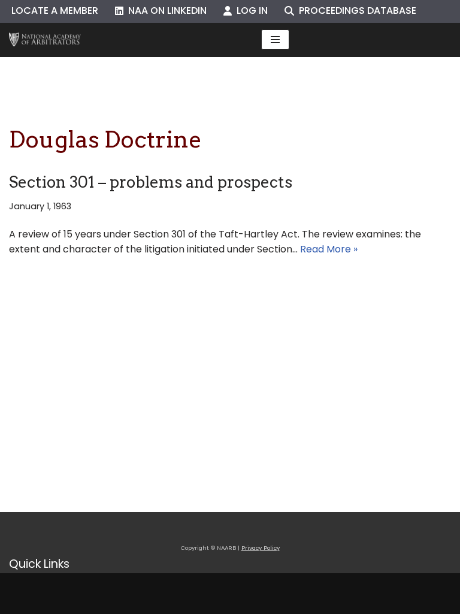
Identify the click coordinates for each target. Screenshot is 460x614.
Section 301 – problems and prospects (150, 182)
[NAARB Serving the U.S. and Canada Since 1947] (45, 40)
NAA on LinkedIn (165, 10)
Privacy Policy (260, 548)
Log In (250, 10)
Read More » (329, 249)
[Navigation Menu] (275, 39)
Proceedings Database (355, 10)
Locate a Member (54, 10)
